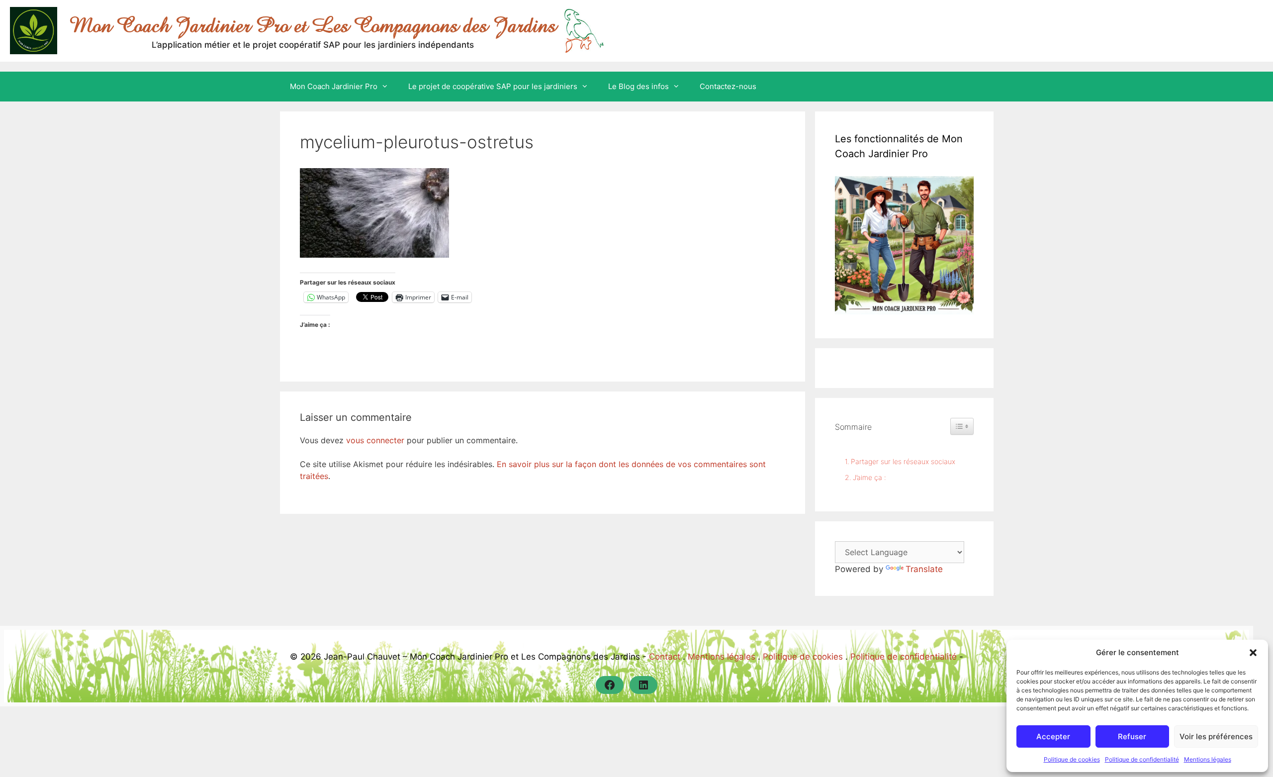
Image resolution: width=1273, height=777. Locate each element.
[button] (1253, 653)
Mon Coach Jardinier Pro (333, 86)
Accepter (1053, 736)
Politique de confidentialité (1142, 759)
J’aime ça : (869, 477)
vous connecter (375, 440)
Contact (664, 657)
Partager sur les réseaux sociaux (903, 461)
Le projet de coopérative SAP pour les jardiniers (492, 86)
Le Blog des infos (638, 86)
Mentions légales (1207, 759)
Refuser (1132, 736)
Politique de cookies (1072, 759)
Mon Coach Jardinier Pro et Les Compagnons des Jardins (312, 25)
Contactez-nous (728, 86)
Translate (924, 569)
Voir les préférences (1216, 736)
